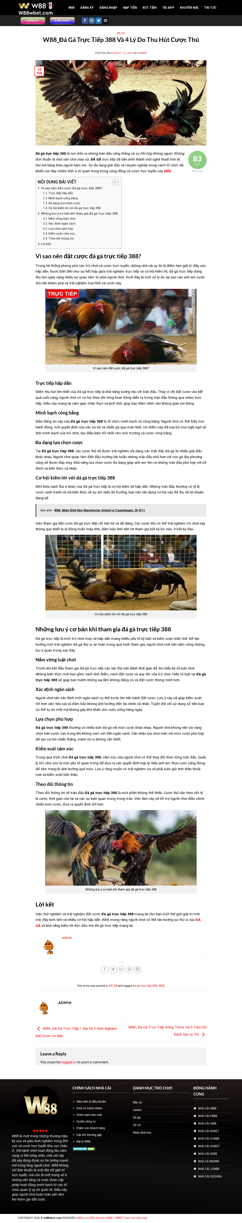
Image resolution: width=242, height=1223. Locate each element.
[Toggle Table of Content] (113, 182)
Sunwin (100, 1218)
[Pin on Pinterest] (129, 969)
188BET (119, 1218)
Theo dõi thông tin (61, 238)
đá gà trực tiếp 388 (145, 985)
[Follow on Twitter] (98, 20)
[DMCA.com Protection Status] (84, 1148)
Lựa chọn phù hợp (60, 228)
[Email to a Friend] (121, 969)
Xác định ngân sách (62, 223)
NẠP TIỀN (130, 7)
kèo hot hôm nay (136, 1218)
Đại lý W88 (83, 1141)
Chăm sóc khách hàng (90, 1128)
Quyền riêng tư (86, 1121)
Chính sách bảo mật (89, 1115)
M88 (109, 1218)
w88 (78, 1218)
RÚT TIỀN (150, 7)
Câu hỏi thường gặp (89, 1135)
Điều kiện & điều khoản (91, 1101)
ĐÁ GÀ (121, 33)
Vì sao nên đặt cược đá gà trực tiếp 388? (71, 188)
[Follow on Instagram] (92, 20)
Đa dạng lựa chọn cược (64, 203)
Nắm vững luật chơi (61, 218)
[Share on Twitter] (113, 969)
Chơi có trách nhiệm (89, 1108)
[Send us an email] (105, 20)
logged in (68, 1062)
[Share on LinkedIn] (137, 969)
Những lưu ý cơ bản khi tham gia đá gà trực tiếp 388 (79, 213)
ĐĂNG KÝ (87, 7)
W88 (71, 7)
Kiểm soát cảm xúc (61, 233)
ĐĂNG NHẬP (108, 7)
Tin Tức (210, 7)
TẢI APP (168, 7)
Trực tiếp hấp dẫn (60, 193)
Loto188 (88, 1218)
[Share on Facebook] (105, 969)
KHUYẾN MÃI (189, 7)
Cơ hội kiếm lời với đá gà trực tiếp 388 (74, 208)
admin (142, 53)
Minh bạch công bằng (63, 198)
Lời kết (46, 244)
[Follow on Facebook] (85, 20)
